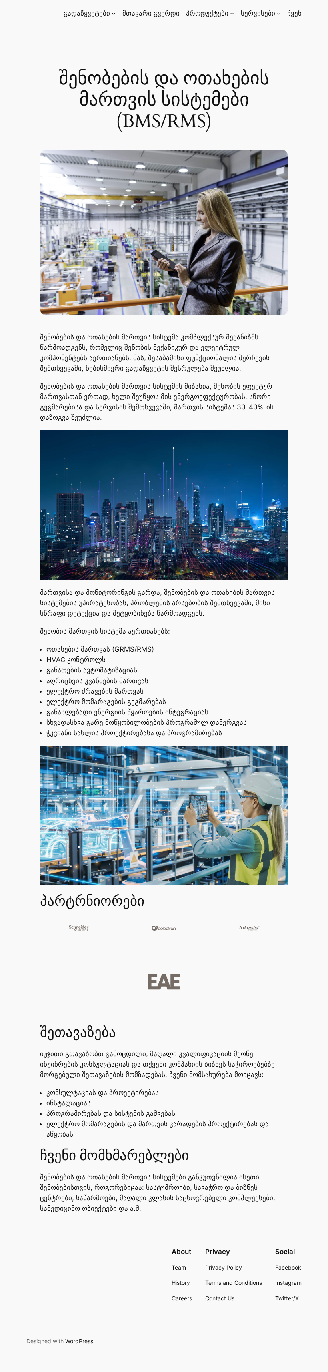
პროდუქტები (207, 13)
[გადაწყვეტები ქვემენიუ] (114, 13)
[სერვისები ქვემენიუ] (279, 13)
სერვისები (258, 13)
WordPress (79, 1341)
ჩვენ (294, 13)
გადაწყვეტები (87, 13)
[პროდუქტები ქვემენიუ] (232, 13)
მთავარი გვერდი (151, 13)
